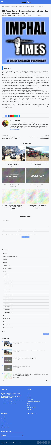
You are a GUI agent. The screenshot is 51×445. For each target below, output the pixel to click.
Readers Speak (6, 318)
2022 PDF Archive (8, 301)
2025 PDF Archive (8, 309)
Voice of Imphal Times (8, 327)
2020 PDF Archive (8, 295)
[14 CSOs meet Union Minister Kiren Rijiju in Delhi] (13, 175)
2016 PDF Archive (8, 283)
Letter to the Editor (7, 268)
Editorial (5, 262)
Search (3, 331)
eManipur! (3, 443)
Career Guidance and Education (10, 256)
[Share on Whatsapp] (15, 116)
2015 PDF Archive (8, 280)
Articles (5, 253)
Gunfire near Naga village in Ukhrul (37, 184)
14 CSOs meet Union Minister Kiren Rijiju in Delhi (13, 184)
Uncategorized (6, 324)
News (4, 271)
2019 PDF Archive (8, 292)
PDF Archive (6, 277)
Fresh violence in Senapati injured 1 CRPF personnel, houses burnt (29, 342)
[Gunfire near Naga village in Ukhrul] (37, 175)
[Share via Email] (19, 116)
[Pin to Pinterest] (11, 116)
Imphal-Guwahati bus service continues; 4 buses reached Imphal (29, 350)
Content (5, 259)
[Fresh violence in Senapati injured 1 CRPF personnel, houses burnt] (13, 153)
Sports (4, 321)
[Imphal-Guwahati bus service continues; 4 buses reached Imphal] (37, 153)
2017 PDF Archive (8, 286)
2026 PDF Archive (8, 312)
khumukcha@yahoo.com (15, 129)
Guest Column (6, 265)
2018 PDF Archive (8, 289)
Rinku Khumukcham (11, 15)
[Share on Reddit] (13, 116)
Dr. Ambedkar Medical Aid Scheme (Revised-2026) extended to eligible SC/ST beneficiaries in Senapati (13, 207)
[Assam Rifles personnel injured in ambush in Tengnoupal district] (37, 196)
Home (3, 6)
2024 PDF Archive (8, 307)
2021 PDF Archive (8, 298)
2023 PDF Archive (8, 304)
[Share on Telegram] (17, 116)
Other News (6, 274)
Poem (4, 315)
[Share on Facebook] (8, 116)
